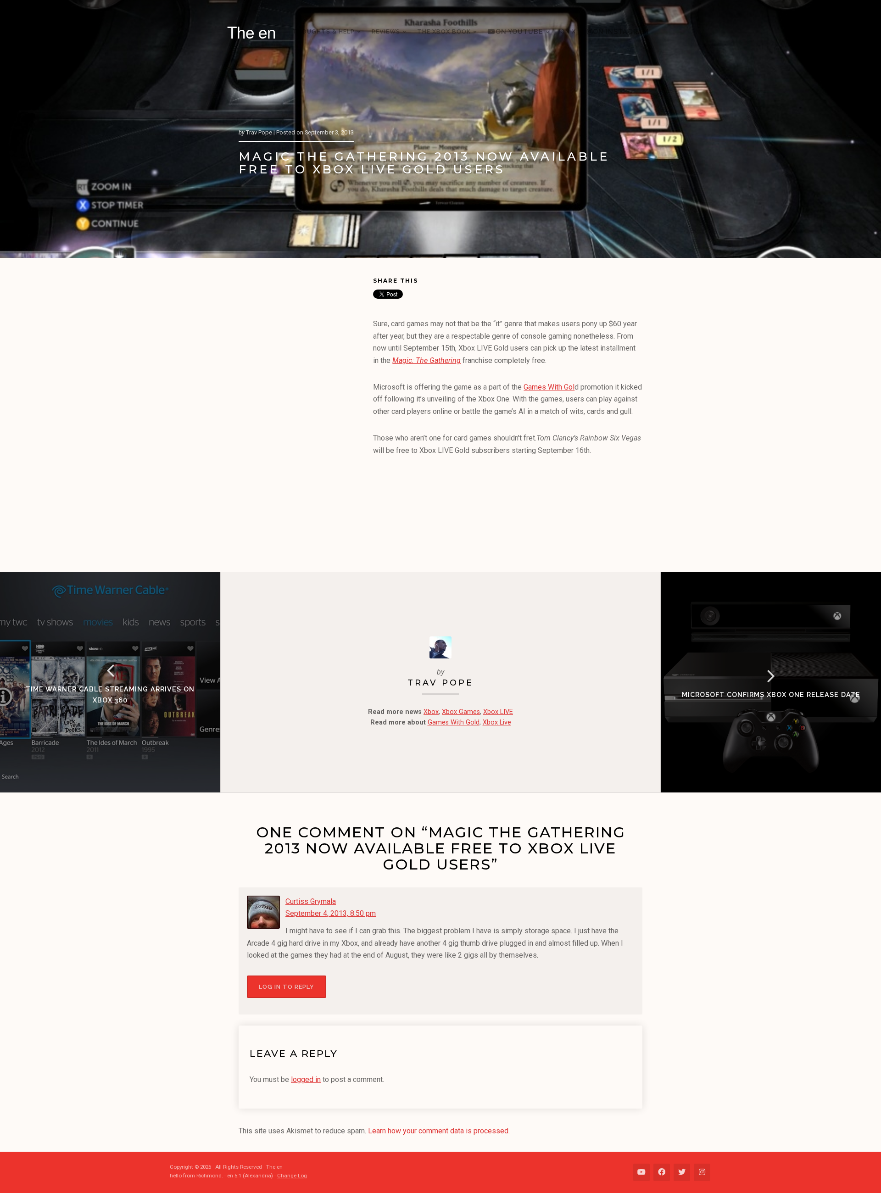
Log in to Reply (286, 986)
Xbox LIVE (498, 712)
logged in (306, 1079)
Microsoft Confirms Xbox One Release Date (771, 694)
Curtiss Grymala (310, 901)
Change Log (292, 1175)
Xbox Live (497, 722)
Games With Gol (549, 387)
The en (251, 31)
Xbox (431, 712)
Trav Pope (440, 682)
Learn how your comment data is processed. (439, 1130)
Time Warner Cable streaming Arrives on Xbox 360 (110, 694)
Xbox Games (461, 712)
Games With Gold (454, 722)
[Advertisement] (305, 416)
